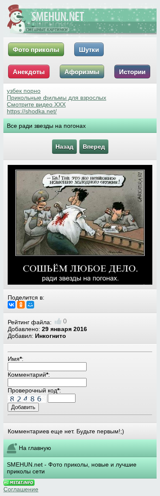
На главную (35, 447)
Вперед (94, 146)
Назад (64, 146)
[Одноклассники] (21, 305)
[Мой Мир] (30, 305)
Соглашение (20, 489)
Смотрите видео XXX (36, 104)
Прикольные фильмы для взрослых (56, 97)
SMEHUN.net (25, 464)
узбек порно (24, 90)
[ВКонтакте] (11, 305)
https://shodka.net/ (32, 111)
